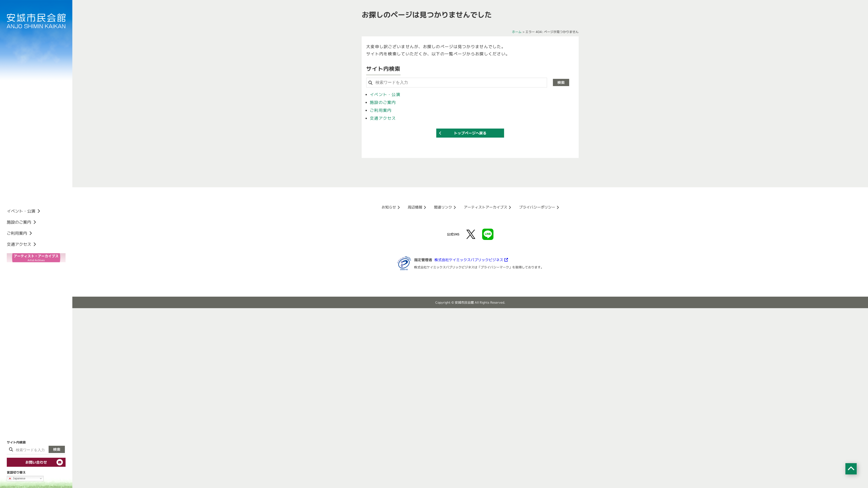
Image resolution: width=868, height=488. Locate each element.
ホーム (516, 32)
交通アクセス (383, 118)
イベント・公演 (385, 94)
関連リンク (443, 207)
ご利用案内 (381, 110)
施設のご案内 (383, 102)
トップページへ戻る (470, 133)
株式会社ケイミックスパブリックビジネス (468, 259)
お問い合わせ (36, 462)
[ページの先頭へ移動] (851, 468)
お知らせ (389, 207)
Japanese (18, 478)
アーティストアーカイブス (485, 207)
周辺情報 (415, 207)
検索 (56, 449)
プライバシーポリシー (537, 207)
